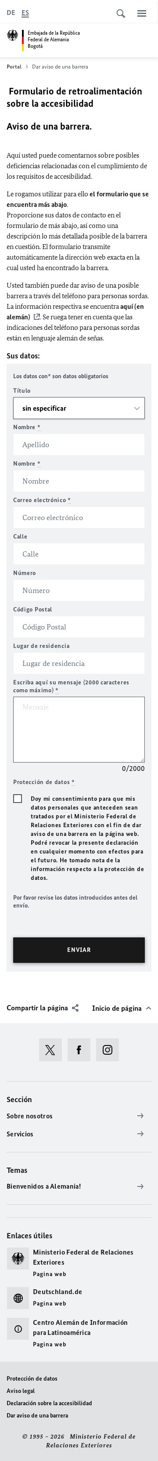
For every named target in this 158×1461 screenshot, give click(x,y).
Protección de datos (32, 1378)
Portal (14, 66)
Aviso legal (21, 1391)
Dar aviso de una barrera (37, 1415)
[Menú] (141, 13)
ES (25, 12)
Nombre (27, 427)
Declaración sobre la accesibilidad (49, 1403)
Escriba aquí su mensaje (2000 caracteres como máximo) (71, 686)
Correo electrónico (42, 500)
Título (22, 390)
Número (24, 573)
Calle (20, 536)
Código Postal (32, 609)
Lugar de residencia (41, 646)
